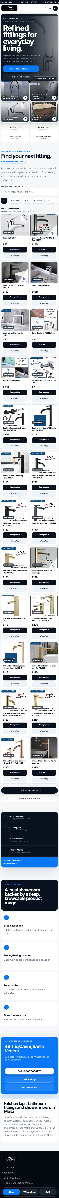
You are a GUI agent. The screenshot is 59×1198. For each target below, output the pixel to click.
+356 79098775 (11, 1177)
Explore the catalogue (21, 68)
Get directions (29, 1087)
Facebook (7, 1172)
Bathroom (38, 201)
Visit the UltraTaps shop (13, 162)
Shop (11, 1192)
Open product (15, 249)
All (4, 201)
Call (47, 1192)
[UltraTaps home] (9, 8)
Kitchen (51, 201)
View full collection (29, 798)
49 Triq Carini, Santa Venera (17, 1182)
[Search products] (45, 8)
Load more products (29, 790)
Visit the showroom (21, 77)
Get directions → (10, 864)
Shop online (8, 1167)
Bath (27, 201)
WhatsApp (15, 256)
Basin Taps (15, 201)
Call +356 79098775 (29, 1071)
